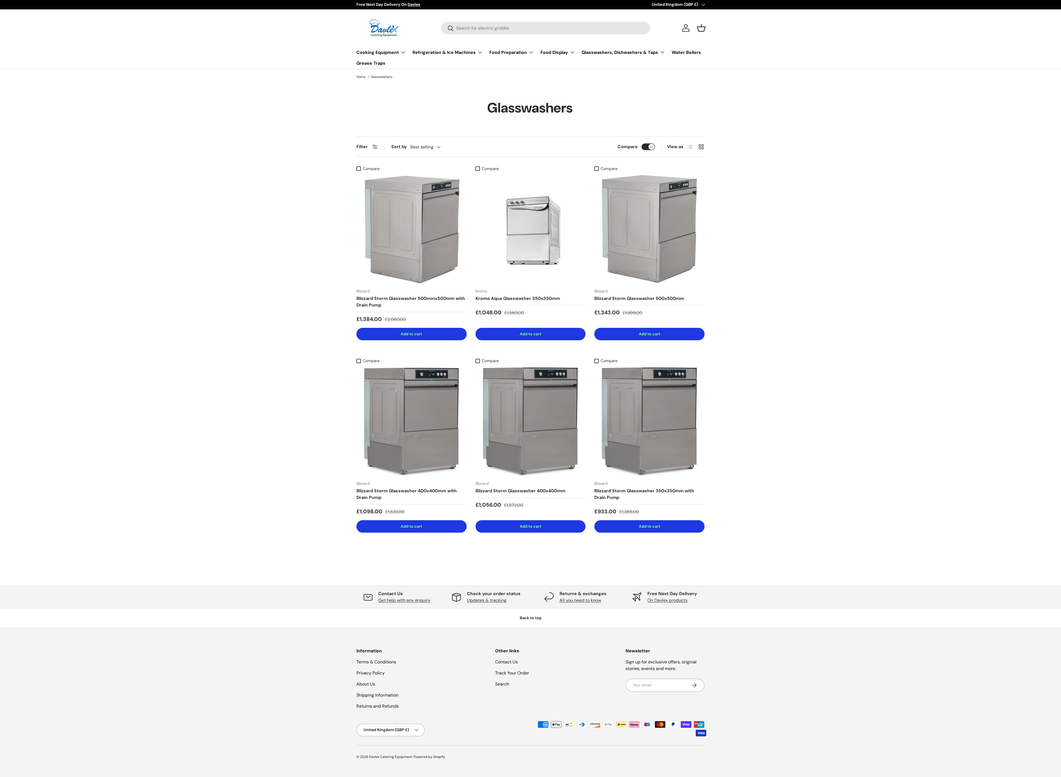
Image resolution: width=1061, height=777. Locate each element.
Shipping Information (377, 695)
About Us (365, 684)
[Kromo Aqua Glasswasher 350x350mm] (531, 229)
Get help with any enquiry (404, 600)
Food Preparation (508, 52)
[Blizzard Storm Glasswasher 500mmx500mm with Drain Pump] (411, 229)
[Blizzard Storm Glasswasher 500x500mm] (649, 229)
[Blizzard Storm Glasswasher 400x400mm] (531, 421)
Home (361, 77)
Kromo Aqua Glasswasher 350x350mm (518, 298)
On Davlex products (667, 600)
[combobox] (545, 28)
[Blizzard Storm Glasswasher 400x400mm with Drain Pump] (411, 421)
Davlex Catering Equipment (390, 757)
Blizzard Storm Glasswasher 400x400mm (520, 491)
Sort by (399, 147)
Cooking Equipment (377, 52)
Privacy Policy (370, 673)
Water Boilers (686, 52)
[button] (701, 28)
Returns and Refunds (377, 706)
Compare (628, 147)
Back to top (531, 617)
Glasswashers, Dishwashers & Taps (620, 52)
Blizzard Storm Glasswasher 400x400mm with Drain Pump (406, 494)
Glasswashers (381, 77)
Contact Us (506, 662)
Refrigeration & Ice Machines (444, 52)
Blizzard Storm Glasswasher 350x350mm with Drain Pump (644, 494)
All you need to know (580, 600)
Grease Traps (370, 63)
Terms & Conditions (376, 662)
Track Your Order (512, 673)
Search (502, 684)
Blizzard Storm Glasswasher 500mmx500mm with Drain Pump (410, 301)
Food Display (554, 52)
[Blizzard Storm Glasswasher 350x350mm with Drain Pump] (649, 421)
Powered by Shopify (429, 757)
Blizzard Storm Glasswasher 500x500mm (639, 298)
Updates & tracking (486, 600)
